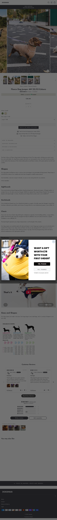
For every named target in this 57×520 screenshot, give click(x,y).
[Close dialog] (53, 241)
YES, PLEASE (42, 264)
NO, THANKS (42, 269)
